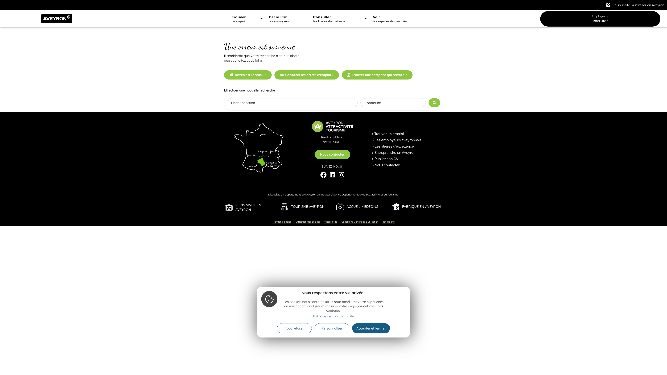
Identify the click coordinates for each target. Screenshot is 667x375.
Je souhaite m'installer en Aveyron (638, 5)
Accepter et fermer (371, 328)
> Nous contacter (386, 165)
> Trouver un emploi (388, 134)
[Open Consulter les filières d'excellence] (365, 19)
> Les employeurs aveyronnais (396, 140)
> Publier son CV (385, 159)
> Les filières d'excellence (393, 146)
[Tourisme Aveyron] (284, 206)
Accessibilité (330, 221)
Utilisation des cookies (308, 221)
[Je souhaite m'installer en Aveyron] (608, 5)
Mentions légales (282, 221)
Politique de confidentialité (333, 316)
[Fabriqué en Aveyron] (396, 206)
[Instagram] (341, 175)
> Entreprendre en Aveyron (393, 153)
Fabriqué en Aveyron (421, 206)
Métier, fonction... (244, 103)
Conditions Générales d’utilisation (359, 221)
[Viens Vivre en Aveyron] (229, 207)
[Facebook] (323, 175)
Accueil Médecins (362, 206)
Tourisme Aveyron (308, 206)
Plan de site (388, 221)
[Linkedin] (332, 175)
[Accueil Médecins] (340, 206)
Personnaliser (332, 328)
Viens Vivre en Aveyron (248, 207)
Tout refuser (294, 328)
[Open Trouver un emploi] (261, 19)
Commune (373, 103)
